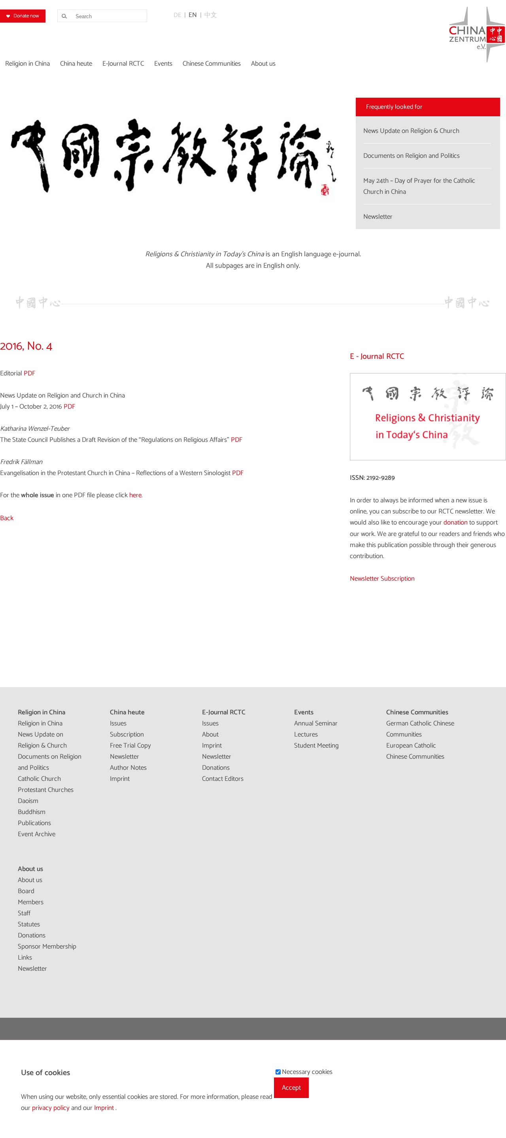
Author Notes (128, 767)
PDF (29, 373)
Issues (118, 723)
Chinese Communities (417, 712)
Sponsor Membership (47, 946)
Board (26, 891)
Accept (291, 1087)
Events (303, 712)
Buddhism (31, 812)
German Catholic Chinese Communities (420, 729)
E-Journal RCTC (223, 712)
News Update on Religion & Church (42, 740)
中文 (210, 15)
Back (6, 518)
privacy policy (51, 1107)
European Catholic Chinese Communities (415, 751)
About (210, 734)
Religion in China (41, 712)
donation (456, 522)
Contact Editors (223, 778)
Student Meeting (316, 745)
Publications (34, 823)
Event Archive (36, 834)
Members (30, 902)
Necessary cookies (307, 1071)
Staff (24, 913)
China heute (127, 712)
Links (25, 957)
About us (30, 869)
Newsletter (124, 756)
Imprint (120, 778)
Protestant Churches (46, 789)
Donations (216, 767)
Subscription (127, 734)
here (135, 495)
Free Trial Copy (130, 745)
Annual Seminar (316, 723)
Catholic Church (39, 778)
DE (177, 15)
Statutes (29, 924)
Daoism (28, 801)
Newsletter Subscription (382, 578)
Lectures (306, 734)
